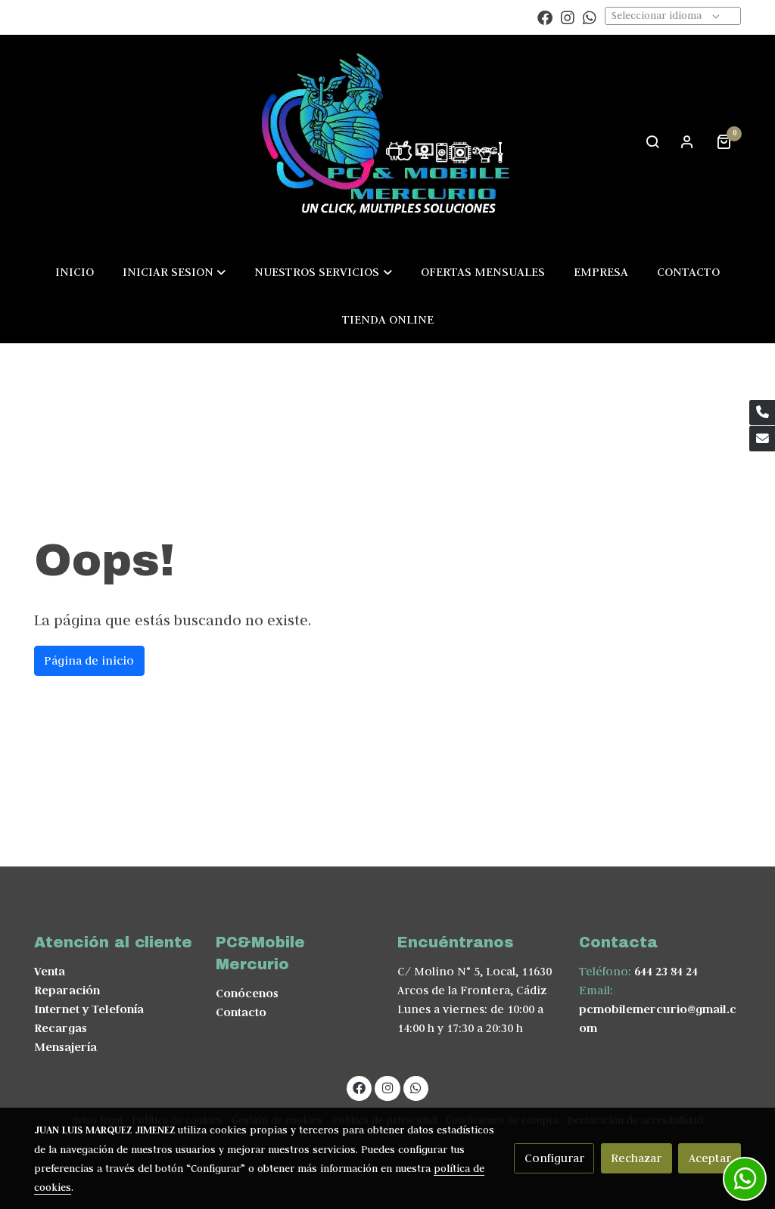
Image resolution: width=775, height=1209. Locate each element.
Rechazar (636, 1158)
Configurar (554, 1158)
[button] (174, 271)
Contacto (241, 1012)
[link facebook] (544, 16)
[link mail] (762, 438)
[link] (387, 141)
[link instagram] (567, 16)
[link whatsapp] (589, 16)
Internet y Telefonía (89, 1009)
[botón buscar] (652, 141)
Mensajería (65, 1047)
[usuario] (687, 141)
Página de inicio (89, 660)
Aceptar (710, 1158)
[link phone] (762, 413)
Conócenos (247, 993)
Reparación (67, 990)
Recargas (60, 1028)
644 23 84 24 (666, 971)
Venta (49, 971)
